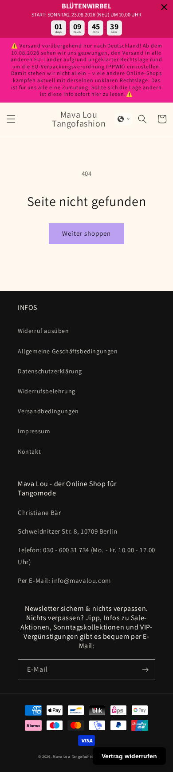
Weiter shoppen (86, 233)
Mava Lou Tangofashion (74, 756)
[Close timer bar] (164, 7)
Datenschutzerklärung (50, 371)
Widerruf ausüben (43, 331)
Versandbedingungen (48, 411)
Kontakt (29, 451)
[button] (11, 119)
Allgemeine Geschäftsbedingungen (68, 351)
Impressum (34, 431)
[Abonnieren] (145, 669)
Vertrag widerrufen (129, 756)
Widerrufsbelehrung (46, 391)
